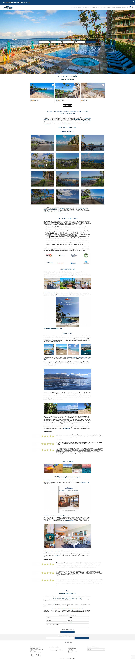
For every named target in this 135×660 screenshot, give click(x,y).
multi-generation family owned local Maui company (57, 480)
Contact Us (70, 649)
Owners (86, 7)
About (113, 7)
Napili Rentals (79, 111)
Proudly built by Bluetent (67, 658)
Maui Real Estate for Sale (67, 269)
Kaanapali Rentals (73, 111)
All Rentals (54, 111)
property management (56, 211)
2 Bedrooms (65, 127)
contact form (47, 124)
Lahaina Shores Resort (92, 200)
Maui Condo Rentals (66, 428)
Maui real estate (47, 211)
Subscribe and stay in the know (68, 629)
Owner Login (70, 650)
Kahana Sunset (42, 147)
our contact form (70, 426)
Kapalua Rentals (66, 111)
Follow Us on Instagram (67, 461)
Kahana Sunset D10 (34, 99)
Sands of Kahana (67, 147)
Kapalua (59, 208)
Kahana (55, 208)
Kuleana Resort (42, 200)
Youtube (71, 642)
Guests (97, 7)
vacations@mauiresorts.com (76, 123)
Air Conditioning (67, 113)
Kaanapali (68, 208)
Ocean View (62, 113)
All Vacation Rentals (72, 648)
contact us (86, 357)
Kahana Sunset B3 (60, 99)
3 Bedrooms (60, 127)
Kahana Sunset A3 (85, 99)
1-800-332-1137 (63, 123)
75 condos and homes (85, 482)
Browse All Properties (67, 105)
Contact (124, 7)
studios (79, 208)
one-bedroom (83, 208)
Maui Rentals (74, 7)
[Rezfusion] (40, 655)
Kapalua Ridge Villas (92, 164)
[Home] (8, 7)
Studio (75, 127)
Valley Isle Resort (67, 200)
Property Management (72, 651)
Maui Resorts (81, 7)
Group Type (92, 7)
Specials (109, 7)
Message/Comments (67, 623)
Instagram (68, 642)
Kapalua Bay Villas (42, 164)
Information (103, 7)
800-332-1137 (27, 2)
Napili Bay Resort (92, 182)
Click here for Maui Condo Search (10, 2)
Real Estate (118, 7)
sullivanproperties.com (72, 292)
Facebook (65, 642)
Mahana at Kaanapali (42, 182)
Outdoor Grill (72, 113)
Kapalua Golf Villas (67, 164)
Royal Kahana (92, 147)
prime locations (77, 119)
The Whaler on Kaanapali (67, 182)
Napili (62, 208)
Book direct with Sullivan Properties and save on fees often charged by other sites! (57, 650)
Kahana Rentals (59, 111)
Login (61, 658)
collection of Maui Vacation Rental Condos (75, 357)
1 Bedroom (70, 127)
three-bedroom (52, 209)
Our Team (70, 652)
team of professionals (68, 520)
